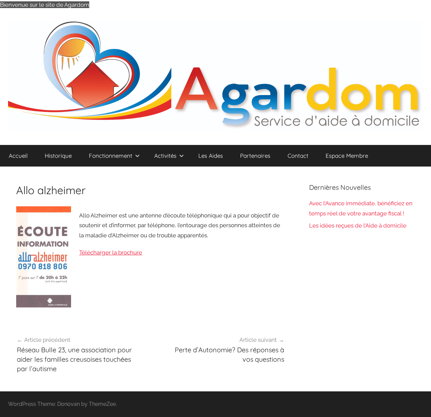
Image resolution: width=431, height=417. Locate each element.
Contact (298, 155)
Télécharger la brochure (110, 252)
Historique (58, 155)
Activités (165, 155)
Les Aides (210, 155)
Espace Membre (347, 155)
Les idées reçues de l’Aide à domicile (357, 225)
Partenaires (255, 155)
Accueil (18, 155)
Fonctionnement (110, 155)
